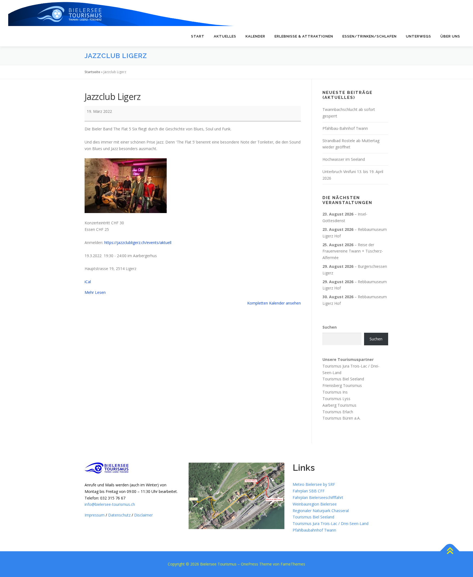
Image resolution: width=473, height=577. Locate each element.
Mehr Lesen (95, 292)
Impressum (95, 515)
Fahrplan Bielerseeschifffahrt (318, 497)
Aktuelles (225, 36)
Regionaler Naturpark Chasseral (321, 510)
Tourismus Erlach (337, 411)
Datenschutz (119, 515)
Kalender (255, 36)
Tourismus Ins (335, 392)
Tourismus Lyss (336, 398)
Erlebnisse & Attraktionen (304, 36)
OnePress (249, 564)
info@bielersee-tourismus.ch (110, 504)
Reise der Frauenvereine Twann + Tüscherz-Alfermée (352, 251)
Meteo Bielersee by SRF (314, 484)
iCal (88, 281)
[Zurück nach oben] (450, 551)
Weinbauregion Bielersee (315, 504)
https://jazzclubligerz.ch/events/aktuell (137, 242)
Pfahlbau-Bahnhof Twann (345, 128)
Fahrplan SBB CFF (309, 490)
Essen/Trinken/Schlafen (369, 36)
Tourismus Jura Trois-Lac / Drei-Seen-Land (330, 523)
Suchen (329, 327)
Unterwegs (418, 36)
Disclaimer (143, 515)
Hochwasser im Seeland (343, 159)
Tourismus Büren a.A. (341, 418)
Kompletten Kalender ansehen (274, 303)
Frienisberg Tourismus (342, 385)
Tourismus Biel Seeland (343, 378)
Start (197, 36)
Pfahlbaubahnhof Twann (314, 530)
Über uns (450, 36)
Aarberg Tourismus (339, 405)
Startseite (92, 72)
